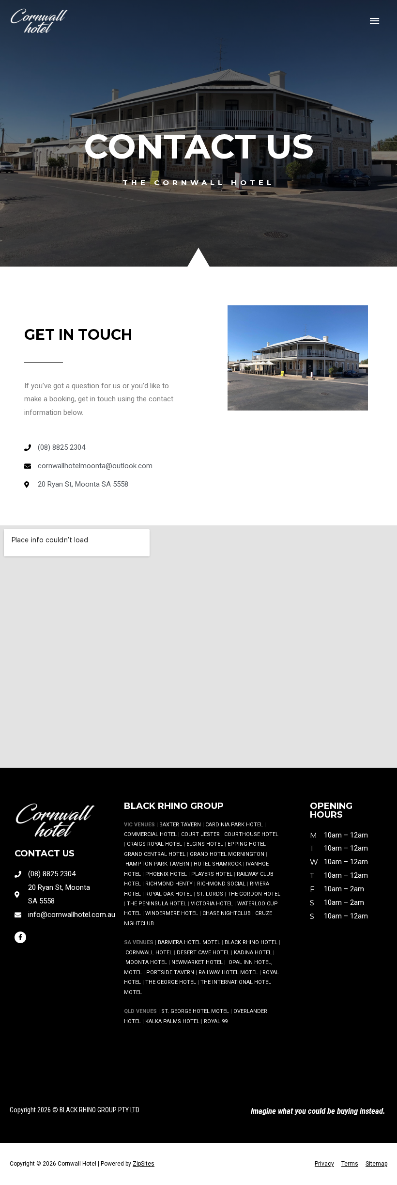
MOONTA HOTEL (146, 962)
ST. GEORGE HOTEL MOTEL (195, 1011)
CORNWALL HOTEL (148, 952)
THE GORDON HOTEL (254, 894)
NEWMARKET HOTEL (197, 962)
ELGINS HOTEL (204, 844)
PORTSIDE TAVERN (169, 972)
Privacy (324, 1163)
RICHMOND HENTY (169, 884)
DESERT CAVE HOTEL (203, 952)
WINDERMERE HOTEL (171, 913)
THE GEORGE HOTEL (170, 982)
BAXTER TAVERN (180, 825)
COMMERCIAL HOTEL (150, 834)
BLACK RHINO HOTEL (250, 942)
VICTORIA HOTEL (212, 904)
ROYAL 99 (216, 1021)
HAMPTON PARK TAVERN (157, 864)
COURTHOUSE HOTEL (251, 834)
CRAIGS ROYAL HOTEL (154, 844)
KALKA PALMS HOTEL (173, 1021)
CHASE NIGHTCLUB (226, 913)
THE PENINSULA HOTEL (156, 904)
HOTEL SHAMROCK (218, 864)
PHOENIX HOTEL (166, 874)
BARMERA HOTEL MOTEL (189, 942)
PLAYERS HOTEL (211, 874)
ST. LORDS (210, 894)
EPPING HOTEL (247, 844)
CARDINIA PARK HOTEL (234, 825)
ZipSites (143, 1163)
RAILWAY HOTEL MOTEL (228, 972)
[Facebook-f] (20, 937)
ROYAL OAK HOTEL (168, 894)
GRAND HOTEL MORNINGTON (227, 854)
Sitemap (376, 1163)
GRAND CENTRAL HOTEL (154, 854)
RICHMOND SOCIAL (221, 884)
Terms (349, 1163)
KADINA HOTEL (253, 952)
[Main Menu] (375, 21)
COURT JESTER (200, 834)
